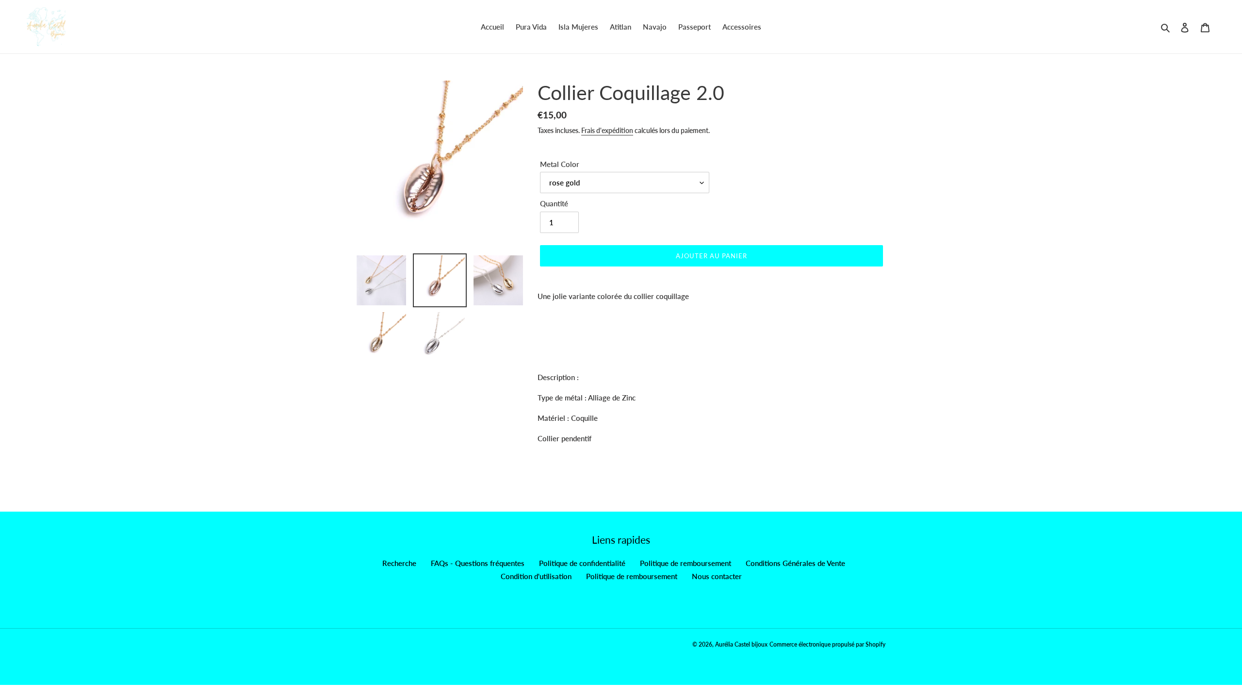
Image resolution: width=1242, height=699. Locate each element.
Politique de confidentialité (582, 563)
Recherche (399, 563)
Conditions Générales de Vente (795, 563)
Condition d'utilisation (536, 576)
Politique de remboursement (685, 563)
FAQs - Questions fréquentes (477, 563)
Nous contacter (717, 576)
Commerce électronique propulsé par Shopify (827, 644)
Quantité (554, 203)
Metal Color (559, 164)
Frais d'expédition (607, 130)
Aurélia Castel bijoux (741, 644)
